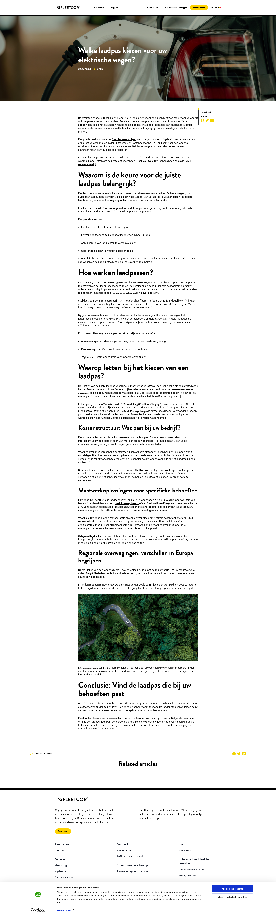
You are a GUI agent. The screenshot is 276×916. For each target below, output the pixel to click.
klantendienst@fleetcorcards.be (132, 871)
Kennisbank (152, 7)
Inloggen (183, 7)
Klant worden (199, 7)
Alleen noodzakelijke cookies (232, 897)
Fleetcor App (61, 865)
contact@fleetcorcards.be (191, 869)
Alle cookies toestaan (233, 889)
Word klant (63, 831)
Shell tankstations (64, 877)
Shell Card (60, 850)
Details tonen (64, 910)
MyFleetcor (60, 871)
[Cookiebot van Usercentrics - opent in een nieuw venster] (38, 910)
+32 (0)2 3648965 (187, 875)
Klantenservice (124, 850)
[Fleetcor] (68, 7)
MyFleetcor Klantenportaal (130, 856)
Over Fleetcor (170, 7)
